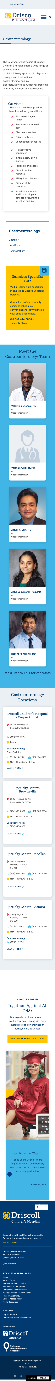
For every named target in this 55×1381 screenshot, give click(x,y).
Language (32, 1378)
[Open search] (50, 17)
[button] (37, 1207)
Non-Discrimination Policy (14, 1283)
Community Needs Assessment (17, 1318)
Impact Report (9, 1315)
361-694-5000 (16, 4)
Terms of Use (9, 1280)
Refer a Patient (17, 251)
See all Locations (10, 1243)
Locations (14, 245)
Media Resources (10, 1302)
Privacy (6, 1277)
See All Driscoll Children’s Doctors (28, 673)
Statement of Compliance (14, 1287)
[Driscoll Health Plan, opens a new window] (16, 1335)
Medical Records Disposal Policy (17, 1293)
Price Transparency (11, 1296)
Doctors (13, 240)
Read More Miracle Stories (27, 1038)
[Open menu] (43, 17)
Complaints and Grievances (15, 1290)
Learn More (14, 768)
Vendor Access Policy (12, 1299)
